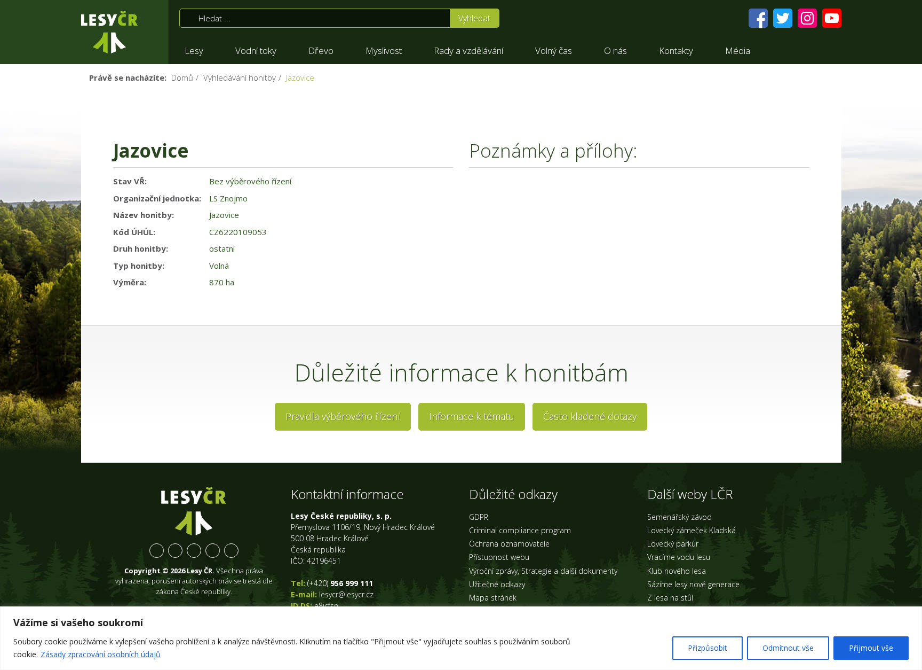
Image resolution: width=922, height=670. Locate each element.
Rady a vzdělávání (468, 50)
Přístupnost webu (499, 557)
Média (737, 50)
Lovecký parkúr (672, 544)
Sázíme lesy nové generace (693, 584)
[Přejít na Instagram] (807, 18)
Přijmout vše (871, 648)
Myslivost (383, 50)
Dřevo (320, 50)
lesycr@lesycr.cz (346, 594)
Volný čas (553, 50)
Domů (182, 77)
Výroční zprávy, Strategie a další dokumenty (543, 571)
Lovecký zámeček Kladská (691, 530)
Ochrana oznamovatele (509, 544)
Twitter (175, 550)
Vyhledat (474, 18)
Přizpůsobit (707, 648)
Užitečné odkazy (497, 584)
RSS (231, 550)
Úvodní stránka (109, 32)
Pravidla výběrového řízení (342, 416)
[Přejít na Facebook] (758, 18)
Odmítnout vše (788, 648)
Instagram (194, 550)
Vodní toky (255, 50)
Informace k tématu (471, 416)
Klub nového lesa (676, 571)
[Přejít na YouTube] (831, 18)
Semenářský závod (679, 517)
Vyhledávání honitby (239, 77)
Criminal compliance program (520, 530)
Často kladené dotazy (590, 416)
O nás (615, 50)
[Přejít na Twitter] (782, 18)
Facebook (156, 550)
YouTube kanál (212, 550)
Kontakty (676, 50)
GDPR (478, 517)
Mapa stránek (492, 598)
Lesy (194, 50)
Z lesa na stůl (670, 598)
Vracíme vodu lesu (678, 557)
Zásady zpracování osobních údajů (101, 654)
